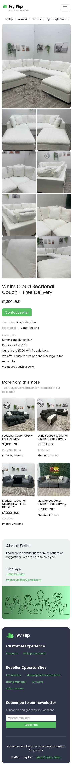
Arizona (22, 19)
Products (12, 653)
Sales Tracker (15, 688)
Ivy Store (38, 682)
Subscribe (31, 725)
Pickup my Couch (34, 653)
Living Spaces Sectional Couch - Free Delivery (52, 437)
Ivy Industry (13, 675)
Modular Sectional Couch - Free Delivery (51, 502)
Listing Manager (16, 682)
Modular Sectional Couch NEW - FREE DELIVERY (14, 504)
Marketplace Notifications (43, 675)
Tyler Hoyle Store (56, 19)
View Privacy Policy (48, 757)
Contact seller (17, 312)
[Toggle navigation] (65, 7)
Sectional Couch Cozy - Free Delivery (17, 437)
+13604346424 (15, 574)
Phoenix (36, 19)
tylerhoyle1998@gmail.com (23, 580)
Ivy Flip (9, 19)
